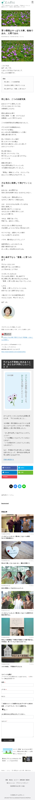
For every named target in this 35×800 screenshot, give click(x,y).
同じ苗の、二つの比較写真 (12, 82)
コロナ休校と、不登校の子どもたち (11, 666)
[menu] (32, 2)
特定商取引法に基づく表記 (17, 786)
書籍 (7, 780)
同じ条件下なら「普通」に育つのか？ (15, 89)
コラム (22, 36)
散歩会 (11, 780)
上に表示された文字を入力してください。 (13, 714)
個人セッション (11, 783)
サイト (3, 696)
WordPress (28, 797)
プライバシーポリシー (22, 783)
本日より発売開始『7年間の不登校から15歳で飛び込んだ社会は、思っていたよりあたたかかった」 (17, 640)
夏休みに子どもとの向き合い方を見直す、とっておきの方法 (11, 759)
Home (3, 770)
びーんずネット (19, 795)
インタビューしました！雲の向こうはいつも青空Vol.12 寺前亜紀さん (15, 537)
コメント (4, 721)
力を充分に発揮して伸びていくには (14, 85)
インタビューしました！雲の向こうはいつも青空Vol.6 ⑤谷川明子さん (17, 614)
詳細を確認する (9, 459)
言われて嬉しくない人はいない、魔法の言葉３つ (15, 563)
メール (3, 689)
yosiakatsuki (17, 797)
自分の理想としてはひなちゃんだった (12, 588)
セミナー (16, 780)
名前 (3, 682)
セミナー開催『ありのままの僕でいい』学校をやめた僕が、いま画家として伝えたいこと (23, 751)
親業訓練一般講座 (24, 780)
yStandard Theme (8, 797)
